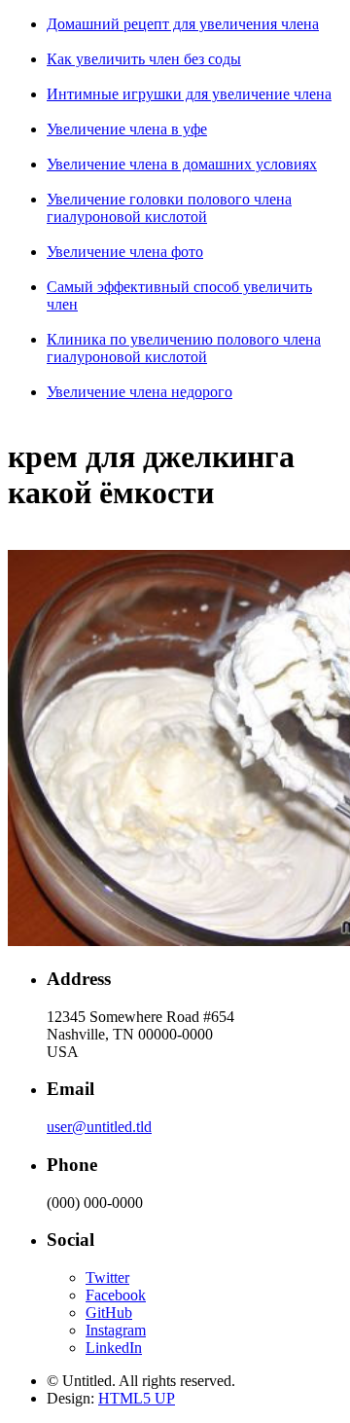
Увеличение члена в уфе (127, 129)
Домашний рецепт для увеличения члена (183, 24)
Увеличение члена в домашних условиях (182, 164)
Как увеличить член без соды (144, 59)
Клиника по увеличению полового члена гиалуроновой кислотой (184, 348)
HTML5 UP (136, 1398)
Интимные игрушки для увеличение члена (189, 94)
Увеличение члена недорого (139, 391)
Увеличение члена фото (125, 251)
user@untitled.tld (99, 1126)
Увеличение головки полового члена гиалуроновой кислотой (169, 208)
